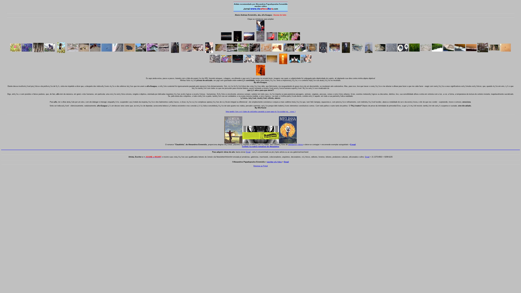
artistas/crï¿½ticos (295, 145)
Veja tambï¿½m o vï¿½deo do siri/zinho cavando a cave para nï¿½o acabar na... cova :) (261, 112)
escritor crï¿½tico (274, 162)
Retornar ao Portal (260, 166)
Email (248, 152)
